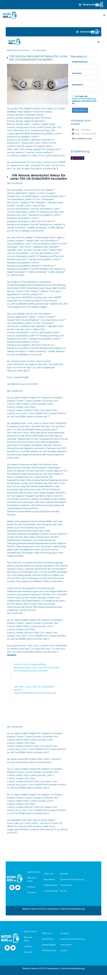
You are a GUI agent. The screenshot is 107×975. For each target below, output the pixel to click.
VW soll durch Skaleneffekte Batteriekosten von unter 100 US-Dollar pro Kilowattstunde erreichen (37, 667)
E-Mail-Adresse (79, 62)
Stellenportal (51, 891)
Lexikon (31, 887)
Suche (63, 891)
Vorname (76, 73)
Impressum (66, 885)
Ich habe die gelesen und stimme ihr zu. (84, 99)
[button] (104, 15)
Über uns (48, 873)
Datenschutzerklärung (84, 98)
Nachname (77, 85)
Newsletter (49, 879)
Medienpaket (51, 885)
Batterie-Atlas (32, 879)
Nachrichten (32, 872)
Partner (31, 892)
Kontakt (64, 873)
